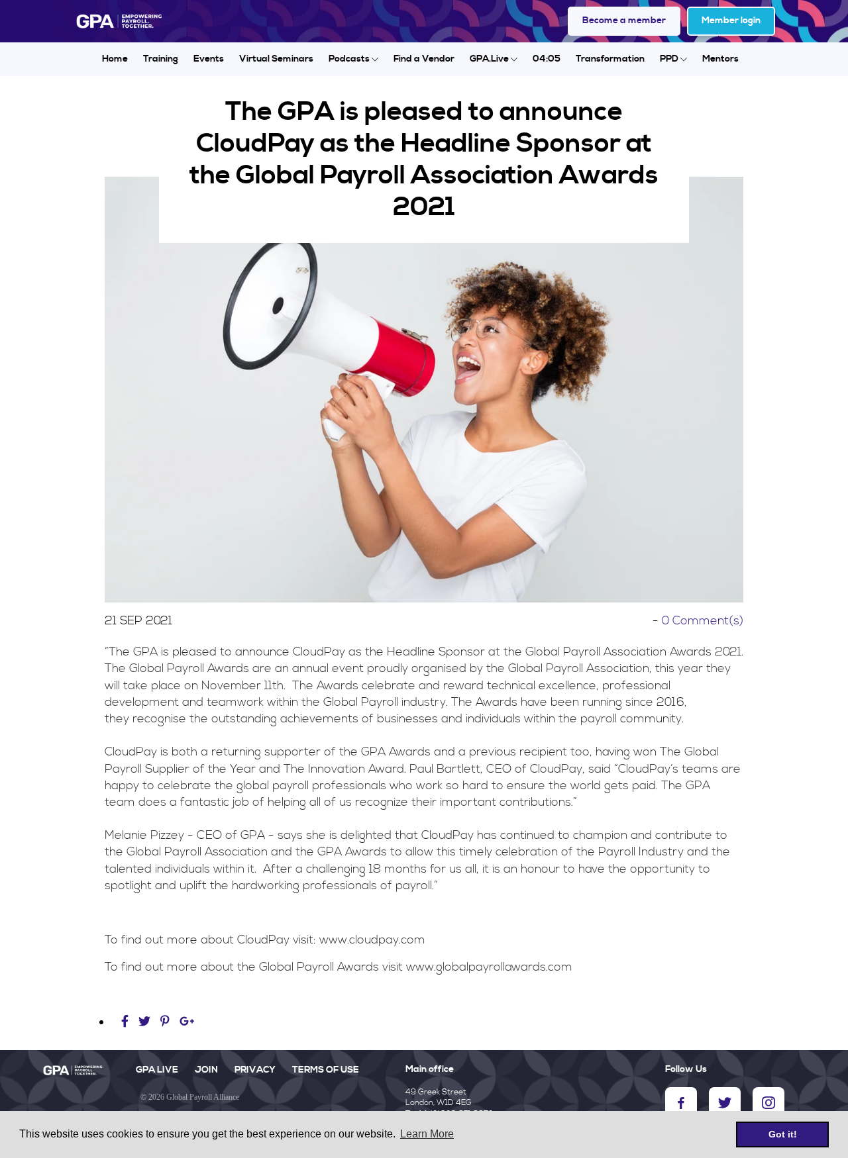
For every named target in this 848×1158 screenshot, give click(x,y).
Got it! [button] (782, 1134)
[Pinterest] (165, 1022)
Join (206, 1070)
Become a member (624, 20)
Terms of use (325, 1070)
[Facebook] (126, 1022)
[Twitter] (146, 1022)
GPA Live (157, 1070)
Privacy (255, 1070)
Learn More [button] (427, 1133)
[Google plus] (187, 1022)
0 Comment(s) (702, 620)
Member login (731, 20)
